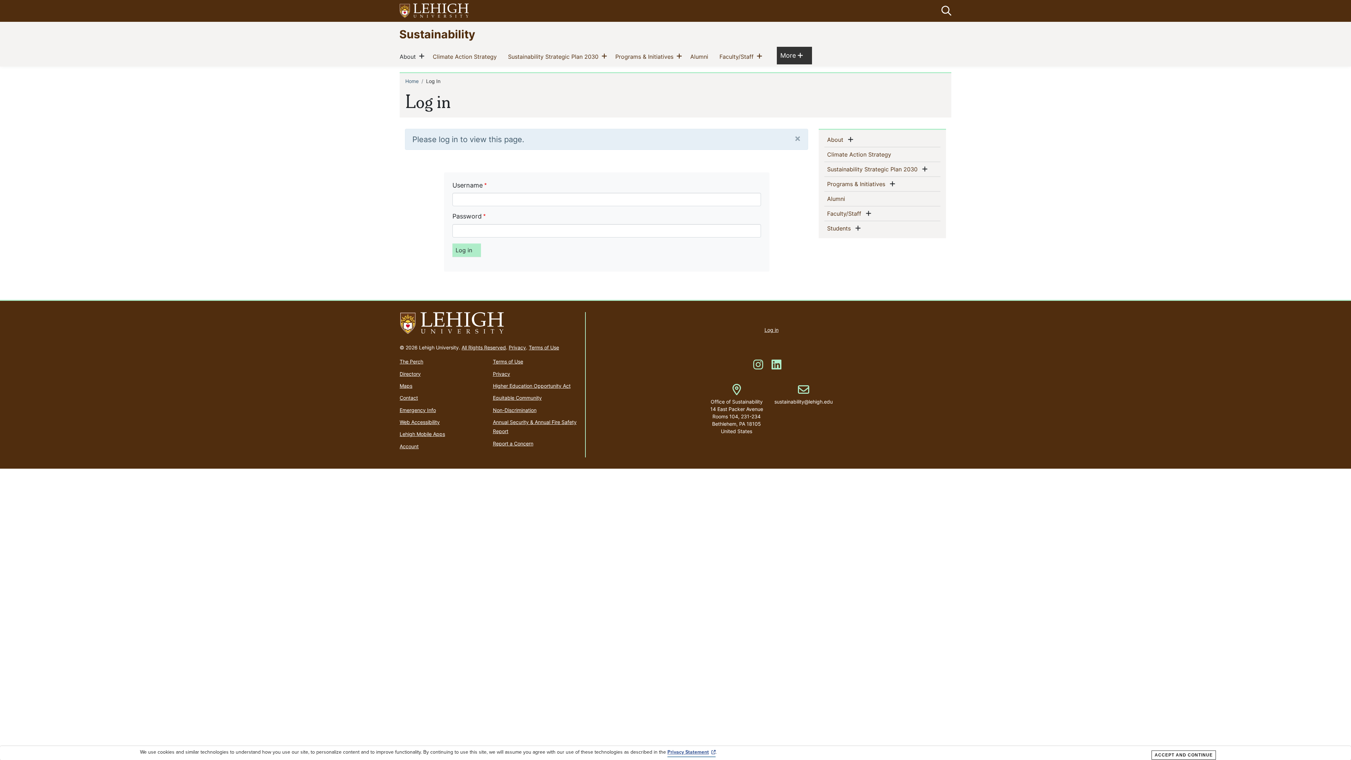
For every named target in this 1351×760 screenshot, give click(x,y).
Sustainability (437, 34)
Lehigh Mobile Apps (422, 434)
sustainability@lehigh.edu (803, 394)
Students (840, 228)
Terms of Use (544, 347)
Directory (410, 373)
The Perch (411, 361)
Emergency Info (418, 410)
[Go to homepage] (489, 323)
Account (409, 446)
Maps (406, 385)
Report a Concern (513, 443)
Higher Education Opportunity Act (532, 385)
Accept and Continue (1184, 755)
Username (467, 185)
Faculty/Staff (737, 56)
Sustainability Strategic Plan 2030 (554, 56)
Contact (409, 397)
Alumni (700, 56)
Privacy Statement (688, 752)
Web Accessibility (420, 422)
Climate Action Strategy (466, 56)
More (791, 55)
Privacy (517, 347)
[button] (945, 11)
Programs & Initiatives (645, 56)
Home (412, 81)
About (409, 56)
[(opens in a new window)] (434, 11)
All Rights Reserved (484, 347)
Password (467, 216)
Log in (772, 330)
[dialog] (675, 753)
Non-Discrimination (515, 410)
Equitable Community (517, 397)
